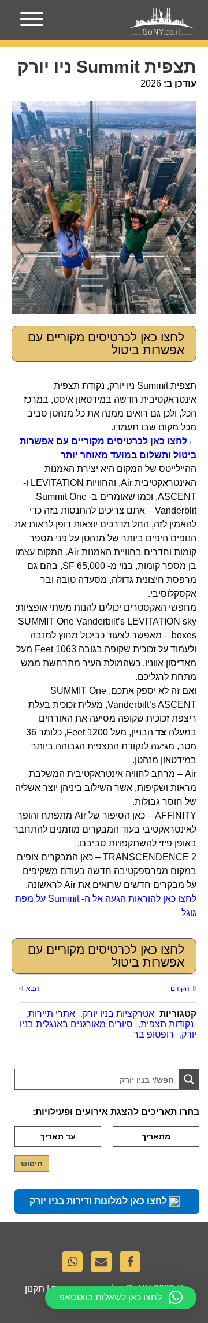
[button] (120, 1297)
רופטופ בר (153, 1034)
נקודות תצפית (167, 1024)
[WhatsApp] (75, 1264)
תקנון (34, 1289)
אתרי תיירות (51, 1014)
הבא (32, 988)
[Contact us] (104, 1264)
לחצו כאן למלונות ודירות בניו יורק (99, 1201)
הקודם (180, 988)
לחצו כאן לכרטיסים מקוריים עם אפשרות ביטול (106, 343)
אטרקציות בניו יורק (118, 1014)
